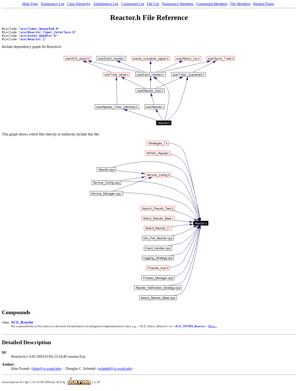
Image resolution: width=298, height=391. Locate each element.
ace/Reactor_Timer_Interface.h (47, 32)
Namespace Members (177, 4)
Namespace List (52, 4)
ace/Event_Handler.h (38, 35)
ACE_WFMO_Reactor (190, 326)
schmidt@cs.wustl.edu (115, 369)
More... (212, 326)
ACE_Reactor (22, 322)
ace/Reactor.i (32, 39)
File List (153, 4)
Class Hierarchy (79, 4)
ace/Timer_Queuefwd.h (39, 28)
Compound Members (211, 4)
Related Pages (263, 4)
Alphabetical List (105, 4)
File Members (240, 4)
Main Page (30, 4)
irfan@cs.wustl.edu (46, 369)
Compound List (132, 4)
